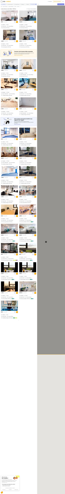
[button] (46, 242)
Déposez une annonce (17, 124)
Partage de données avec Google (6, 485)
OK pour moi (16, 489)
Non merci (4, 489)
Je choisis (10, 489)
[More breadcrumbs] (20, 6)
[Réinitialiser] (38, 4)
